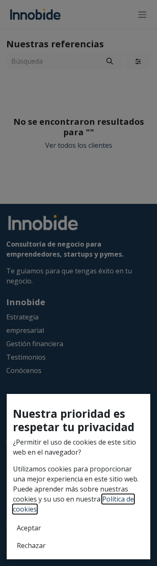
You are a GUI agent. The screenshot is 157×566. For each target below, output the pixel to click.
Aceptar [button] (29, 528)
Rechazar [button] (31, 545)
